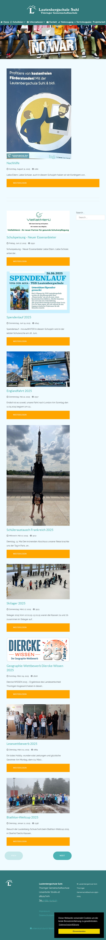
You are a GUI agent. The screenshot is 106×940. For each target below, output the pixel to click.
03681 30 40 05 (50, 900)
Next (62, 856)
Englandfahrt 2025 (19, 391)
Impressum (44, 911)
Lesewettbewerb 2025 (22, 743)
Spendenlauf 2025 (19, 317)
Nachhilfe (13, 163)
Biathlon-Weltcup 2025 (22, 817)
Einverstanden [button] (79, 931)
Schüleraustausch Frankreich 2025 (30, 530)
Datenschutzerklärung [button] (69, 924)
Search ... (80, 212)
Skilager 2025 (16, 603)
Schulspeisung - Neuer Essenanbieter (31, 237)
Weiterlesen (20, 261)
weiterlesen (20, 183)
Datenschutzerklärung (49, 915)
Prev (13, 856)
